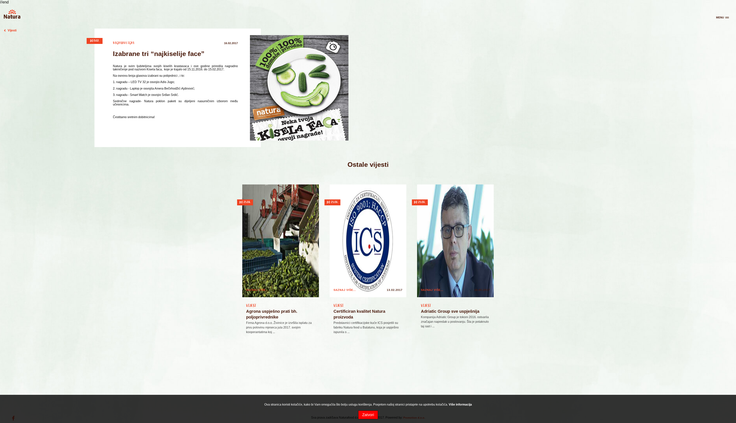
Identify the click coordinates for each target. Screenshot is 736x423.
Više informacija (460, 404)
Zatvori (368, 415)
